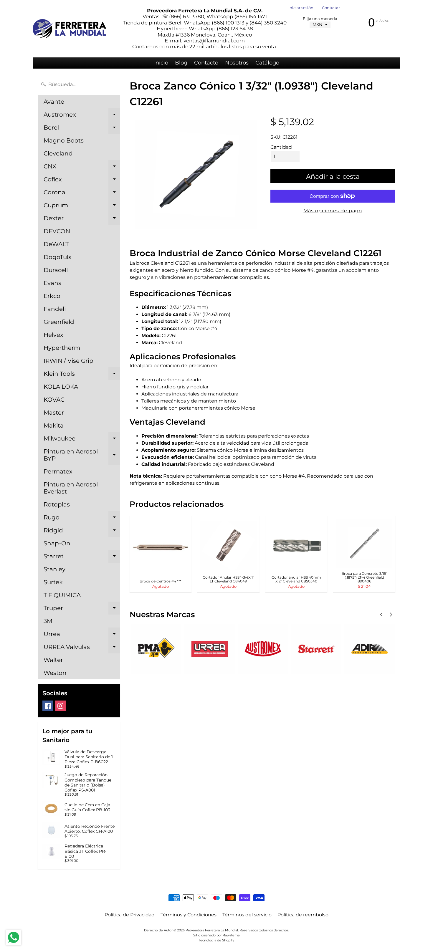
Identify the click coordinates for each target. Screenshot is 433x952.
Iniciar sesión (300, 8)
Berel (82, 129)
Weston (55, 672)
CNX (82, 168)
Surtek (53, 582)
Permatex (58, 471)
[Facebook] (47, 706)
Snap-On (57, 543)
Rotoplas (57, 504)
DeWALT (56, 244)
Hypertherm (62, 347)
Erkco (52, 295)
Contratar (331, 8)
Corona (82, 194)
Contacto (206, 62)
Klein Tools (82, 375)
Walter (53, 659)
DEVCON (57, 231)
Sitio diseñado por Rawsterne (216, 935)
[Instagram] (60, 706)
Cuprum (82, 207)
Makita (54, 425)
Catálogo (267, 62)
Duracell (56, 270)
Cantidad (281, 147)
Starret (82, 558)
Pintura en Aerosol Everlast (71, 488)
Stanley (54, 569)
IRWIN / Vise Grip (68, 360)
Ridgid (82, 532)
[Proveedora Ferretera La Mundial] (69, 28)
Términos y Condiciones (188, 915)
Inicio (161, 62)
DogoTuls (57, 257)
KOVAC (54, 399)
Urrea (82, 635)
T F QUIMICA (62, 595)
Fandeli (55, 308)
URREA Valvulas (82, 648)
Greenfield (59, 321)
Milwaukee (82, 440)
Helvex (53, 334)
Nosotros (237, 62)
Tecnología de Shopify (216, 940)
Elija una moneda (320, 18)
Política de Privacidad (130, 915)
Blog (181, 62)
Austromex (82, 116)
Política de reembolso (302, 915)
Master (54, 412)
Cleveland (58, 153)
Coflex (82, 181)
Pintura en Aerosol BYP (82, 455)
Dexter (82, 220)
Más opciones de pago (332, 210)
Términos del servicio (247, 915)
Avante (54, 101)
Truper (82, 610)
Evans (52, 283)
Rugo (82, 519)
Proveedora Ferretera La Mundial (212, 930)
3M (48, 621)
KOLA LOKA (61, 386)
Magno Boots (64, 140)
